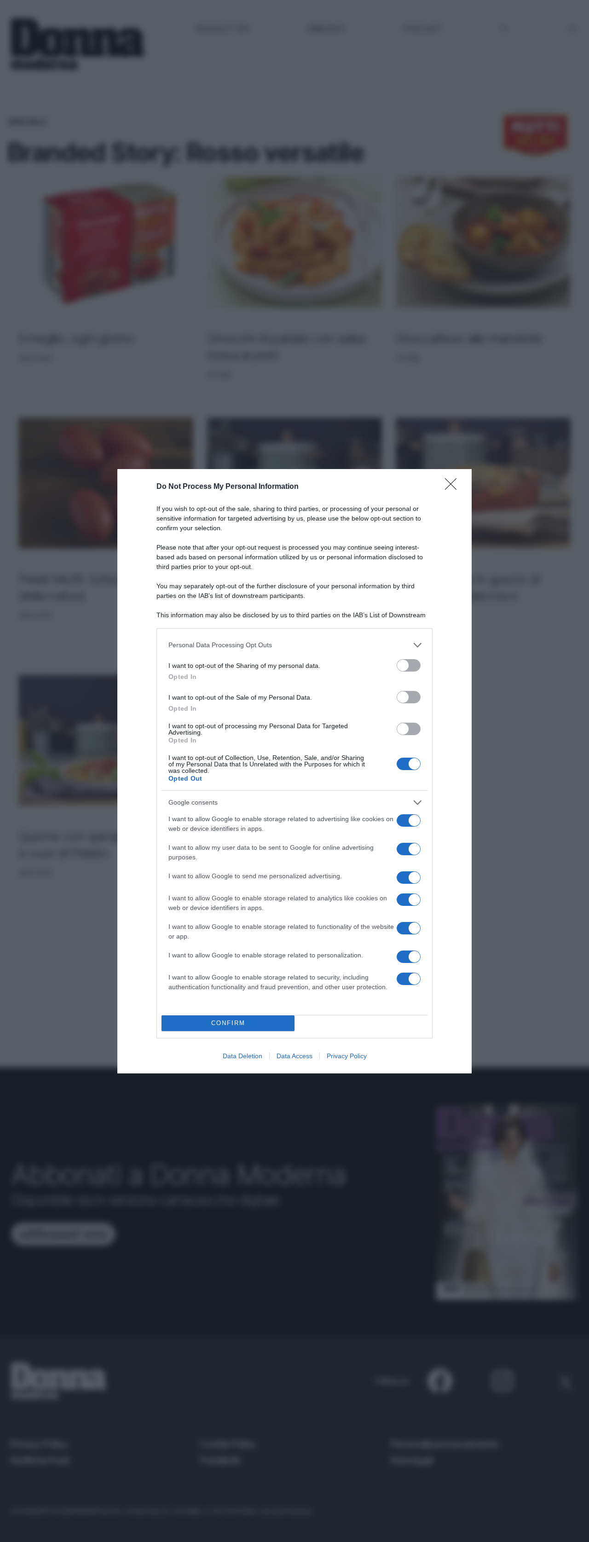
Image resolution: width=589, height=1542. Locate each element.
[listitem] (294, 645)
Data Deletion (242, 1056)
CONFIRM (228, 1023)
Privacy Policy (347, 1056)
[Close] (453, 487)
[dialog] (294, 771)
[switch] (409, 665)
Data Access (294, 1056)
